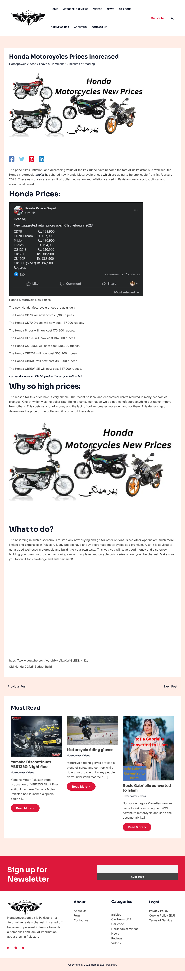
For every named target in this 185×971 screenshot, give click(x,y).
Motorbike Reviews (76, 9)
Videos (97, 9)
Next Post (172, 686)
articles (116, 914)
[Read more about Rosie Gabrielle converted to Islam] (148, 748)
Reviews (116, 938)
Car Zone (125, 9)
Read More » (25, 808)
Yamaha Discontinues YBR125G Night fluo (31, 764)
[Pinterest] (31, 159)
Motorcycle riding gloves (90, 750)
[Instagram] (8, 947)
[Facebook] (11, 159)
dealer (39, 174)
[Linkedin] (41, 159)
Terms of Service (160, 920)
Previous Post (15, 686)
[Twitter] (21, 159)
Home (54, 9)
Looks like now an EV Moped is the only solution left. (46, 376)
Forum (78, 915)
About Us (80, 27)
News (110, 9)
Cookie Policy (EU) (162, 915)
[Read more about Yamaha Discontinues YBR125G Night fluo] (36, 736)
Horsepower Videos (22, 64)
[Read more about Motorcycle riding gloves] (92, 730)
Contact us (99, 27)
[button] (157, 18)
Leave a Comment (51, 64)
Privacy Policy (158, 911)
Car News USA (60, 27)
